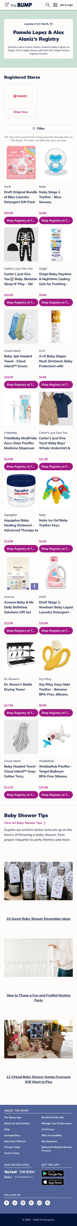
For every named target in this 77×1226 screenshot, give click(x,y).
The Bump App (12, 1117)
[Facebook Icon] (6, 1202)
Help (6, 1129)
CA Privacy (47, 1129)
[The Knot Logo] (10, 1171)
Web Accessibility (51, 1135)
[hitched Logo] (8, 1176)
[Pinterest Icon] (31, 1202)
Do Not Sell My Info (52, 1117)
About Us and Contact (17, 1123)
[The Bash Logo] (27, 1171)
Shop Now (21, 112)
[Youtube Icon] (39, 1202)
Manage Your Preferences (56, 1123)
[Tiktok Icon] (14, 1202)
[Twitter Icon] (47, 1202)
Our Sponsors (49, 1141)
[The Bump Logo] (21, 5)
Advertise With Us (15, 1141)
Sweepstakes (12, 1135)
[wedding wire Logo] (24, 1176)
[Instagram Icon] (23, 1202)
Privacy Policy (12, 1147)
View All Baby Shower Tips (23, 823)
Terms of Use (11, 1153)
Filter (41, 128)
